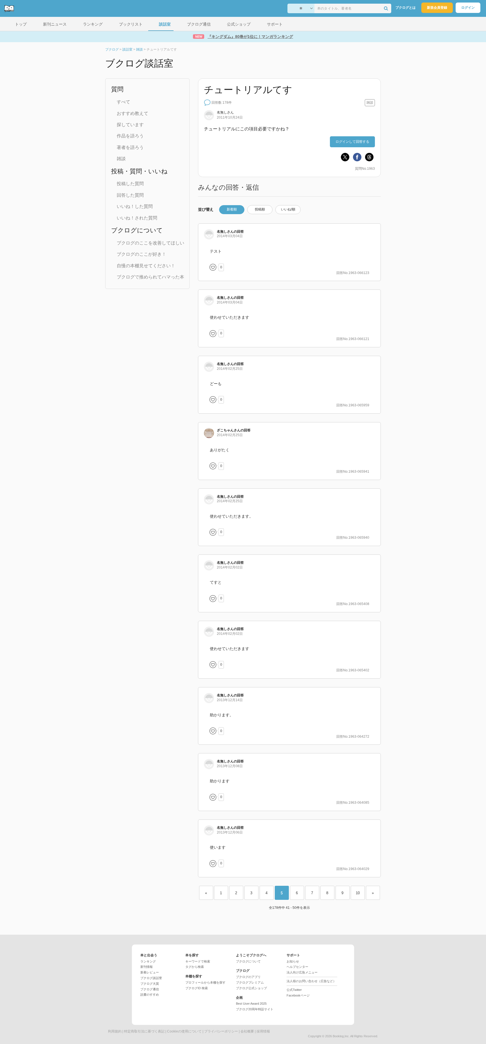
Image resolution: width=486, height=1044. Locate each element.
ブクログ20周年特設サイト (254, 1009)
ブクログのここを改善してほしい (150, 243)
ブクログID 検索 (196, 988)
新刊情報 (146, 966)
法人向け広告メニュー (302, 972)
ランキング (148, 961)
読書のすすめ (149, 994)
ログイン (468, 8)
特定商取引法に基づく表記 (144, 1031)
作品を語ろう (130, 135)
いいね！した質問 (135, 206)
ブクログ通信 (149, 989)
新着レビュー (149, 972)
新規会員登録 (437, 8)
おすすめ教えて (132, 113)
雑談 (121, 158)
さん (228, 430)
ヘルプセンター (297, 966)
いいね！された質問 (137, 218)
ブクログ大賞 (149, 983)
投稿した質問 (130, 183)
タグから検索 (194, 966)
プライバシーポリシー (221, 1031)
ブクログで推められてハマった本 (150, 277)
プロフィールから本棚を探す (205, 982)
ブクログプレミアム (250, 982)
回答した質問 (130, 195)
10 (358, 893)
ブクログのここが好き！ (141, 254)
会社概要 (247, 1031)
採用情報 (263, 1031)
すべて (123, 101)
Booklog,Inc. (341, 1036)
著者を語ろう (130, 147)
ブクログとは (405, 8)
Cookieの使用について (184, 1031)
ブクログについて (248, 961)
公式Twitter (294, 989)
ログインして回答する (352, 142)
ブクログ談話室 (151, 978)
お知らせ (293, 961)
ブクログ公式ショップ (251, 988)
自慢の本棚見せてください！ (146, 265)
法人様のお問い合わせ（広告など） (311, 981)
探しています (130, 124)
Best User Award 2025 (251, 1003)
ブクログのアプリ (248, 977)
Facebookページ (298, 995)
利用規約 (115, 1031)
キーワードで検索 (197, 961)
